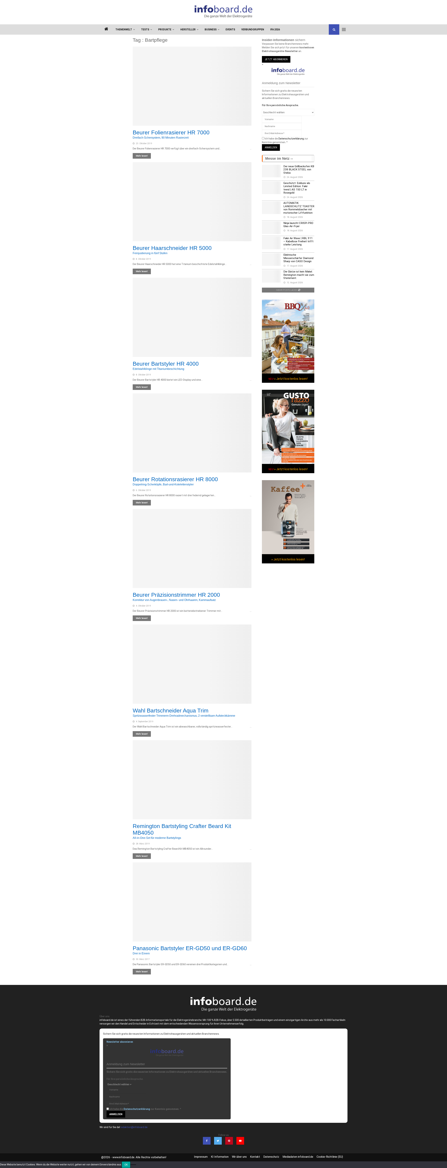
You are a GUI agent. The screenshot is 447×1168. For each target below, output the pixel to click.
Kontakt (255, 1156)
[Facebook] (207, 1141)
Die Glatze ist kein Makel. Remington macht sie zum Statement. (298, 275)
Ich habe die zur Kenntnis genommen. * (145, 1109)
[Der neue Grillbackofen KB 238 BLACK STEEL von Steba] (271, 171)
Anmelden (271, 147)
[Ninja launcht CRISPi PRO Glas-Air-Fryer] (271, 227)
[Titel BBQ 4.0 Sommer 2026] (288, 372)
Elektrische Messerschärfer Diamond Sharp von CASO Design (298, 258)
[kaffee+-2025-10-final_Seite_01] (288, 553)
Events (230, 29)
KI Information (220, 1156)
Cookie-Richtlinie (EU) (330, 1156)
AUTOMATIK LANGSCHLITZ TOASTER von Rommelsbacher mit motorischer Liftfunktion (298, 207)
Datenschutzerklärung (291, 138)
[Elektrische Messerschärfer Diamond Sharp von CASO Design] (271, 259)
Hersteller (188, 29)
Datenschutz (271, 1156)
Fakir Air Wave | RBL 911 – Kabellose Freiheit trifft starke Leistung (298, 241)
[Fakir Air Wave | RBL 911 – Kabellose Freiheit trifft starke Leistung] (271, 243)
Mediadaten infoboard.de (298, 1156)
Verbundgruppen (252, 29)
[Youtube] (240, 1141)
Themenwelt (123, 29)
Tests (145, 29)
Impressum (201, 1156)
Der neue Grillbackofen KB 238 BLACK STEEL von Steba (298, 169)
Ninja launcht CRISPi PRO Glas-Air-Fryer (298, 224)
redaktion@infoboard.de (134, 1127)
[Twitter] (218, 1141)
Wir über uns (239, 1156)
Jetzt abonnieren (276, 59)
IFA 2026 (275, 29)
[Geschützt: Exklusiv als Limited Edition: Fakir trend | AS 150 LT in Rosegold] (271, 188)
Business (211, 29)
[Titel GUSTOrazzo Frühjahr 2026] (288, 463)
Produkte (164, 29)
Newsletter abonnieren (120, 1041)
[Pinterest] (229, 1141)
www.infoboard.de (123, 1157)
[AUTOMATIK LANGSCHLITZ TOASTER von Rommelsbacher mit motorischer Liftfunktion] (271, 207)
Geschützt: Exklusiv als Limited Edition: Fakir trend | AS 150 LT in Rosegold (296, 188)
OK (126, 1164)
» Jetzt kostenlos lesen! (291, 378)
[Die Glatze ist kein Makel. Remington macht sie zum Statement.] (271, 276)
